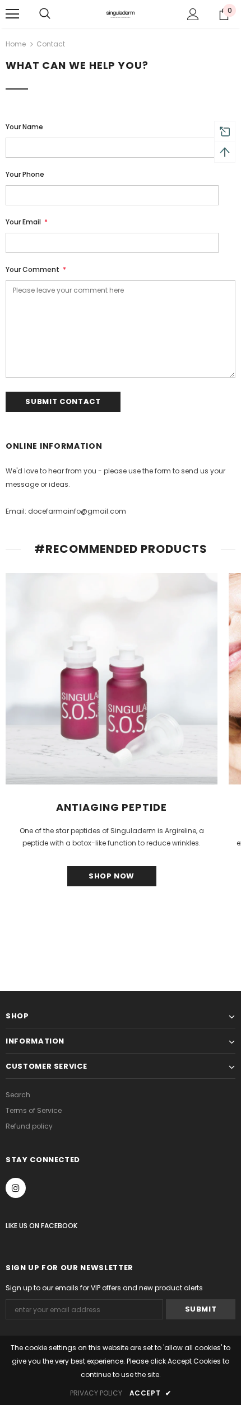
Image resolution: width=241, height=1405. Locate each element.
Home (16, 44)
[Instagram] (16, 1188)
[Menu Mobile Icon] (12, 14)
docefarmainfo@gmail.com (77, 511)
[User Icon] (193, 14)
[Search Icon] (44, 14)
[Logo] (120, 13)
